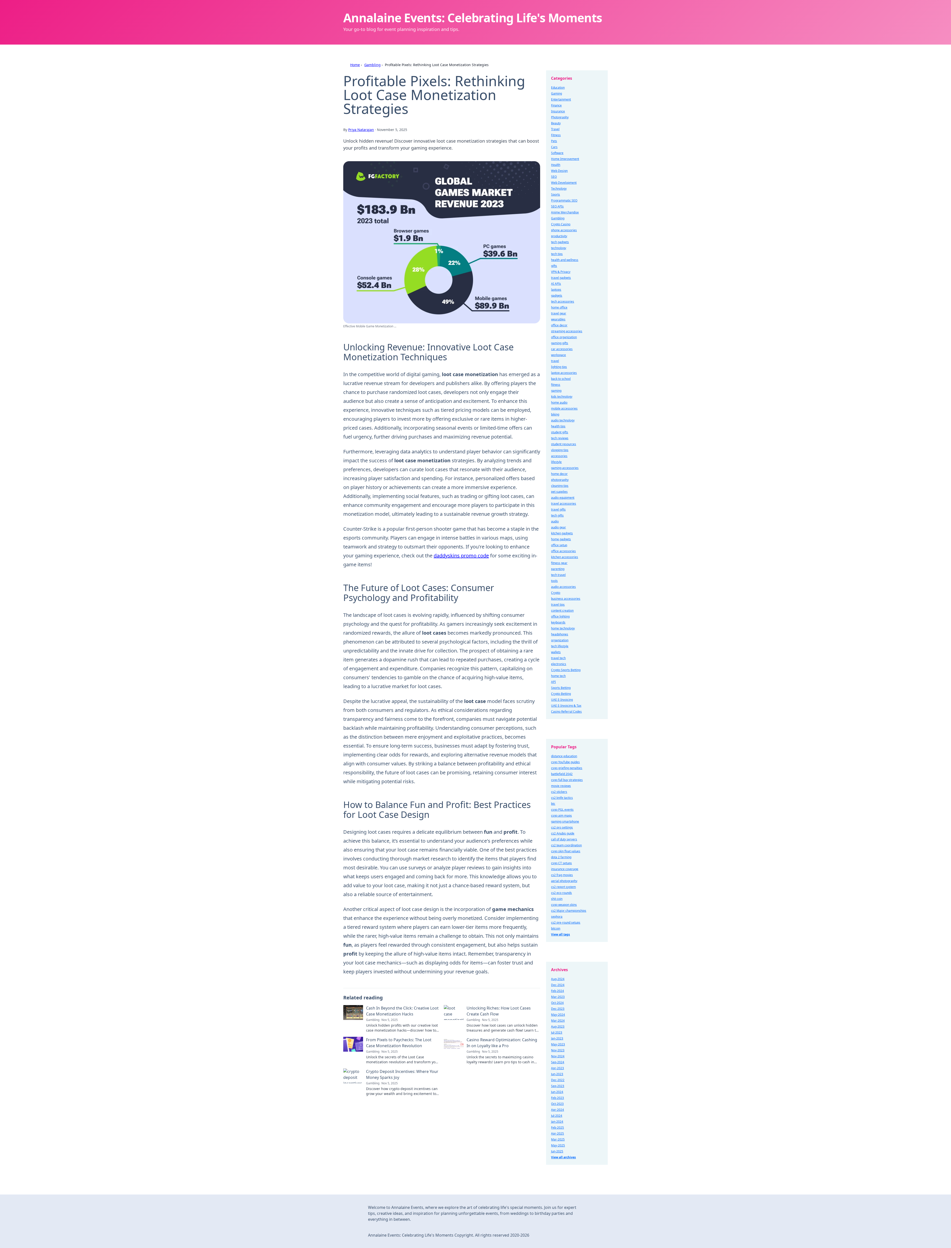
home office (559, 307)
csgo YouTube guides (565, 762)
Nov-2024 (557, 1056)
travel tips (558, 604)
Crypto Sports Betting (566, 670)
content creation (562, 610)
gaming (556, 391)
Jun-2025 (557, 1151)
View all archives (563, 1157)
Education (558, 87)
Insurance (558, 111)
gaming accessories (565, 468)
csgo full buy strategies (567, 780)
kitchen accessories (564, 557)
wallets (556, 652)
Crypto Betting (561, 694)
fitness (555, 385)
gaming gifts (559, 343)
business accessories (565, 599)
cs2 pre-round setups (565, 922)
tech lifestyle (559, 646)
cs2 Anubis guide (562, 833)
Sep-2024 (557, 1062)
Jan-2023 (557, 1038)
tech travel (558, 575)
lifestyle (556, 462)
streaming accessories (566, 331)
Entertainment (561, 99)
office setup (559, 545)
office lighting (560, 616)
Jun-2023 (557, 1074)
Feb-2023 (557, 1098)
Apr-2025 (557, 1133)
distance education (564, 756)
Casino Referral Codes (566, 711)
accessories (559, 456)
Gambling (372, 64)
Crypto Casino (560, 224)
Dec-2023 (557, 1009)
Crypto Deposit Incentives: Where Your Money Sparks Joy (402, 1074)
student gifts (559, 432)
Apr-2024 (557, 1110)
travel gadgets (561, 278)
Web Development (564, 183)
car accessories (562, 349)
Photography (560, 117)
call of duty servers (564, 839)
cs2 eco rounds (561, 893)
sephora (556, 916)
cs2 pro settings (562, 827)
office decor (559, 325)
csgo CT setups (561, 863)
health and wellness (564, 260)
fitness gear (559, 563)
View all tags (560, 934)
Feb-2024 (557, 991)
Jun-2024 (557, 1092)
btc (553, 804)
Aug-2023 (557, 1026)
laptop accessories (564, 373)
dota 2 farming (561, 857)
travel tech (558, 658)
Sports (555, 194)
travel (555, 361)
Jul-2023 (556, 1032)
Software (557, 153)
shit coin (556, 899)
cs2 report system (563, 887)
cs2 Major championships (568, 911)
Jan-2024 (557, 1121)
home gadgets (561, 539)
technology (558, 248)
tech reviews (559, 438)
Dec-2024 (557, 985)
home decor (559, 474)
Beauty (556, 123)
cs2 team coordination (566, 845)
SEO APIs (557, 206)
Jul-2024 (556, 1116)
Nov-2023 (557, 1050)
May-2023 (558, 1044)
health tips (558, 426)
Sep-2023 (557, 1086)
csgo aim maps (561, 815)
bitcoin (555, 928)
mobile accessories (564, 408)
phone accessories (564, 230)
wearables (558, 319)
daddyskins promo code (461, 555)
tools (554, 581)
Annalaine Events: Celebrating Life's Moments (472, 18)
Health (555, 165)
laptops (556, 289)
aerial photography (564, 881)
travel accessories (563, 503)
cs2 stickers (559, 792)
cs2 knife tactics (562, 798)
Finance (556, 105)
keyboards (558, 622)
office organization (564, 337)
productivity (559, 236)
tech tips (557, 254)
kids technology (561, 396)
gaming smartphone (565, 821)
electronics (558, 664)
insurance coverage (564, 869)
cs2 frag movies (562, 875)
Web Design (559, 171)
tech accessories (562, 301)
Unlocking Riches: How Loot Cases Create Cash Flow (499, 1011)
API (553, 682)
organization (559, 640)
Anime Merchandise (565, 212)
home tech (558, 676)
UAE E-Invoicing (562, 700)
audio (555, 521)
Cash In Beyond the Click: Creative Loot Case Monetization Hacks (402, 1011)
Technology (559, 188)
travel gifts (558, 509)
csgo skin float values (565, 851)
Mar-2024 (558, 1020)
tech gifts (557, 515)
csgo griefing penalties (566, 768)
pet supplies (559, 492)
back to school (561, 379)
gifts (554, 266)
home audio (559, 402)
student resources (563, 444)
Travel (555, 129)
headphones (559, 634)
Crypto (555, 593)
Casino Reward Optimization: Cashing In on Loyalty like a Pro (502, 1042)
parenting (557, 569)
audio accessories (563, 587)
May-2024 (558, 1015)
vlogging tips (559, 450)
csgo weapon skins (564, 905)
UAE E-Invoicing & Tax (566, 705)
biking (555, 414)
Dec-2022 (557, 1080)
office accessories (563, 551)
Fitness (556, 135)
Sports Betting (561, 688)
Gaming (556, 93)
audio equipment (562, 497)
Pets (554, 141)
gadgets (556, 295)
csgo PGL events (562, 809)
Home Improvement (565, 159)
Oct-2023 (557, 1104)
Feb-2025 (557, 1127)
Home (355, 64)
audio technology (563, 420)
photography (560, 480)
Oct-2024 (557, 1003)
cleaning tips (559, 486)
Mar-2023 (558, 997)
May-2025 (558, 1145)
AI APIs (556, 284)
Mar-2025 (558, 1139)
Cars (554, 147)
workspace (558, 355)
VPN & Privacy (560, 272)
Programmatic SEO (564, 200)
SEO (554, 177)
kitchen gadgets (562, 533)
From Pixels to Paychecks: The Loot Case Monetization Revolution (398, 1042)
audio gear (558, 527)
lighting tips (559, 367)
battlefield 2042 (562, 774)
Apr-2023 (557, 1068)
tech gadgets (560, 242)
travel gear (558, 313)
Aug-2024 (557, 979)
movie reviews (561, 786)
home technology (563, 628)
